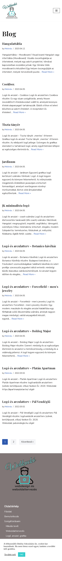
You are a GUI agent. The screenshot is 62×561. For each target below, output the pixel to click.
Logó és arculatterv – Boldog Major (26, 331)
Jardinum (8, 162)
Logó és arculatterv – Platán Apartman (28, 368)
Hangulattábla (12, 44)
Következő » (27, 441)
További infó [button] (10, 554)
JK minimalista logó (15, 205)
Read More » (48, 72)
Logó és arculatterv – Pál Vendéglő (26, 402)
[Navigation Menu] (56, 10)
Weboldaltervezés (15, 531)
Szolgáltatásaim (12, 521)
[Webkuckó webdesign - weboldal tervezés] (10, 10)
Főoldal (8, 511)
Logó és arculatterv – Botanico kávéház (29, 246)
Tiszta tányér (11, 124)
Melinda (8, 48)
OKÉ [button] (22, 554)
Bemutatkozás (11, 516)
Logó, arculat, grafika (16, 535)
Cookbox (8, 84)
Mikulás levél (12, 526)
